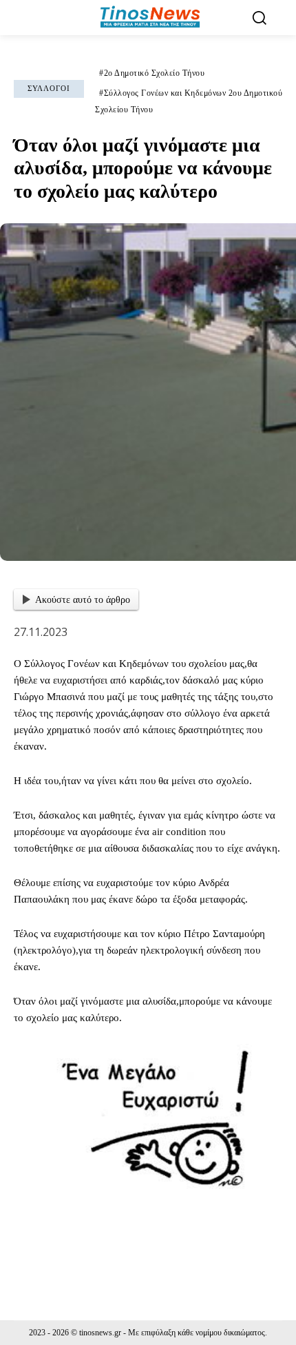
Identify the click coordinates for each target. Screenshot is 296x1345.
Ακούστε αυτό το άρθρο (82, 600)
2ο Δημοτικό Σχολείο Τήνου (154, 73)
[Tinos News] (150, 17)
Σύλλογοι (49, 88)
